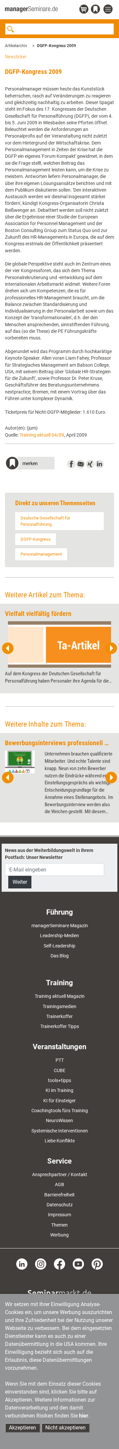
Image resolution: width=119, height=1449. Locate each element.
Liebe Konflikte (60, 1140)
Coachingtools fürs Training (59, 1110)
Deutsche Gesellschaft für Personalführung (45, 521)
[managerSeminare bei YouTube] (78, 1263)
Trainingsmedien (59, 1006)
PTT (60, 1060)
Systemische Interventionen (59, 1130)
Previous (8, 648)
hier (83, 1416)
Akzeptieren (22, 1427)
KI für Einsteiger (59, 1100)
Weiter (20, 882)
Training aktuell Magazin (60, 996)
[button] (30, 464)
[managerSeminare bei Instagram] (41, 1263)
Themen (59, 1225)
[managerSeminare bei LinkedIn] (22, 1263)
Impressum (59, 1214)
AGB (59, 1184)
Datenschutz (60, 1204)
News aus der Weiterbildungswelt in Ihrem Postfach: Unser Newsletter (49, 854)
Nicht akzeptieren (65, 1427)
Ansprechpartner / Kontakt (59, 1174)
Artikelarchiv (16, 45)
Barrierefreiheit (59, 1194)
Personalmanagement (41, 554)
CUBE (59, 1070)
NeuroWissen (59, 1120)
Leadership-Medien (59, 935)
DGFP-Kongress (35, 539)
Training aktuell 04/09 (42, 435)
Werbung (59, 1235)
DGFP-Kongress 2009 (56, 45)
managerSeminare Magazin (59, 925)
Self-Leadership (59, 945)
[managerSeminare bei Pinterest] (97, 1263)
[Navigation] (108, 9)
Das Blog (60, 955)
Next (111, 648)
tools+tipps (59, 1080)
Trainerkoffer (59, 1016)
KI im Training (59, 1090)
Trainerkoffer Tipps (59, 1026)
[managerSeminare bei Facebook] (59, 1263)
